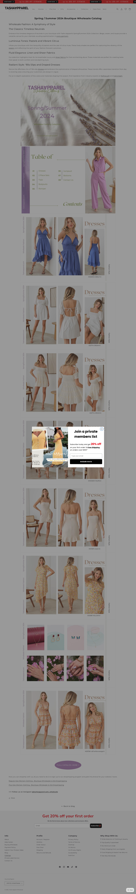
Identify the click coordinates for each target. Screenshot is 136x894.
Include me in (86, 461)
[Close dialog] (101, 429)
